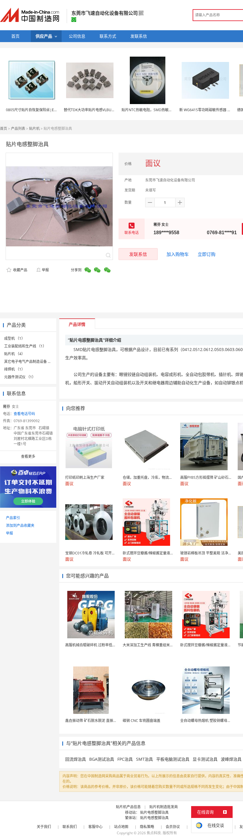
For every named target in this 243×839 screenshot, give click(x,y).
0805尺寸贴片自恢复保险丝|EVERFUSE (37, 109)
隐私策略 (147, 826)
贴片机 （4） (14, 353)
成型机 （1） (14, 338)
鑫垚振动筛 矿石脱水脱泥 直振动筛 (92, 720)
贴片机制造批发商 (163, 806)
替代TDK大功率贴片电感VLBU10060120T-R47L (101, 109)
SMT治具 (144, 759)
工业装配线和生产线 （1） (25, 346)
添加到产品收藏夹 (20, 525)
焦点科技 (154, 832)
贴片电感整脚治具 (154, 812)
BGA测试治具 (101, 759)
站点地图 (121, 826)
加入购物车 (178, 254)
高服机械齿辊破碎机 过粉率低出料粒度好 (97, 644)
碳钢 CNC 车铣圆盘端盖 (141, 720)
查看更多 (28, 456)
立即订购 (206, 254)
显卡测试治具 (205, 759)
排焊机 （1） (14, 369)
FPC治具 (125, 759)
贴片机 (34, 128)
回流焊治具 (75, 759)
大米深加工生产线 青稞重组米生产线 (151, 644)
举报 (45, 269)
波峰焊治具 (231, 759)
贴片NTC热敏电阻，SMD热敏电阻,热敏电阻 (156, 109)
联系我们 (70, 826)
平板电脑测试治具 (172, 759)
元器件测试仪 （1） (20, 376)
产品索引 (13, 517)
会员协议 (173, 826)
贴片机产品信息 (128, 806)
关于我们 (44, 826)
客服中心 (95, 826)
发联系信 (138, 254)
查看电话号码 (24, 413)
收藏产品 (19, 269)
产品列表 (18, 128)
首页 (3, 128)
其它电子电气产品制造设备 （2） (30, 361)
